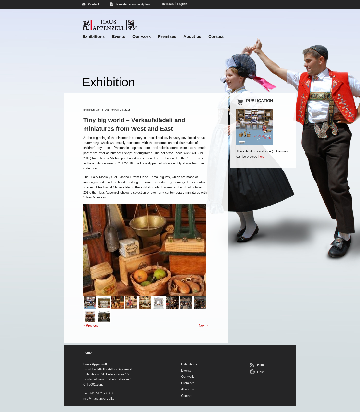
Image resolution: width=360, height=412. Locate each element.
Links (261, 372)
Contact (216, 36)
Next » (203, 325)
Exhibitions (94, 36)
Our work (141, 36)
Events (118, 36)
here (261, 156)
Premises (167, 36)
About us (192, 36)
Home (261, 365)
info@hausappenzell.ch (99, 398)
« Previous (90, 325)
